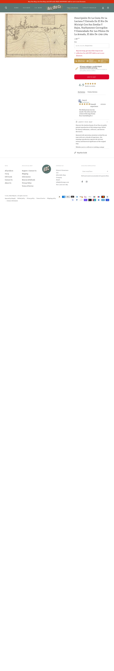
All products (9, 171)
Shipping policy (51, 198)
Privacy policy (30, 198)
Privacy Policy (27, 183)
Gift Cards (8, 177)
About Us (8, 183)
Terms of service (41, 198)
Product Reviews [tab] (92, 92)
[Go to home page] (54, 7)
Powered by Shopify (10, 198)
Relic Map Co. (13, 196)
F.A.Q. (7, 174)
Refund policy (21, 198)
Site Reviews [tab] (81, 92)
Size (75, 42)
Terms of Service (28, 186)
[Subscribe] (108, 171)
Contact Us (9, 180)
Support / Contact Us (29, 171)
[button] (6, 8)
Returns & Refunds (28, 180)
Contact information (12, 201)
